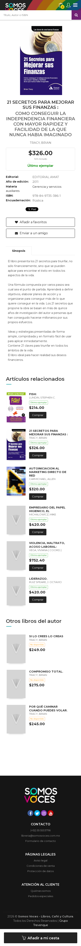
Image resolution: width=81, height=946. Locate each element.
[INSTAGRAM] (44, 813)
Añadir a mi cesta (43, 938)
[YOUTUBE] (50, 813)
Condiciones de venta (41, 865)
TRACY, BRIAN (40, 143)
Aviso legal (40, 860)
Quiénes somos (41, 890)
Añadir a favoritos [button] (33, 222)
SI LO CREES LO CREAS (46, 636)
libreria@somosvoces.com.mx (40, 835)
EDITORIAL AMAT (45, 177)
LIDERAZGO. (38, 578)
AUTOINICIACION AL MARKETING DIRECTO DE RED (47, 472)
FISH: (33, 394)
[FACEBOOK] (30, 813)
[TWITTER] (37, 813)
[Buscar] (76, 15)
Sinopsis (18, 251)
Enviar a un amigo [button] (33, 233)
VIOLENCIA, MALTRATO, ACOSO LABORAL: (47, 544)
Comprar (37, 415)
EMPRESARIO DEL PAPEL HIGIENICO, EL (47, 509)
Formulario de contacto (40, 840)
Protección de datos (40, 871)
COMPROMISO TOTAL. (46, 671)
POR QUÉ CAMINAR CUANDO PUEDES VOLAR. (48, 708)
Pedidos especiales (40, 896)
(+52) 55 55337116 (40, 830)
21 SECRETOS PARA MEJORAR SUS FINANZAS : (48, 432)
